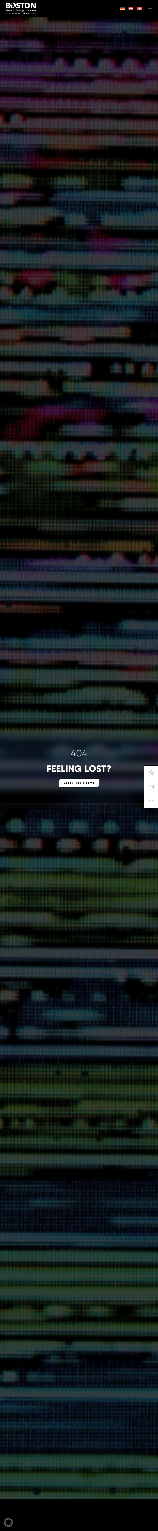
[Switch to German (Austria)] (131, 8)
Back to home (79, 783)
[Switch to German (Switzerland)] (139, 8)
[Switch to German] (122, 8)
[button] (8, 1522)
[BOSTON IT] (21, 8)
